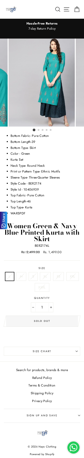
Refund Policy (42, 378)
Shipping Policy (42, 393)
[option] (42, 26)
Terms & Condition (41, 385)
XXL (72, 276)
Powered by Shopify (42, 454)
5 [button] (51, 130)
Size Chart (42, 351)
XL (45, 276)
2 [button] (39, 130)
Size (42, 268)
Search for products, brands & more (42, 370)
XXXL (41, 287)
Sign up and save (42, 415)
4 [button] (47, 130)
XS (58, 276)
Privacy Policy (42, 401)
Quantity (42, 298)
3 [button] (43, 130)
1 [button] (34, 130)
